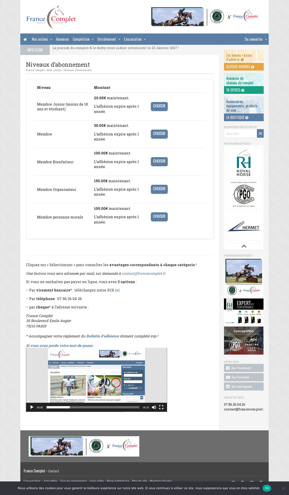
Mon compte (54, 70)
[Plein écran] (161, 407)
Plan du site (139, 481)
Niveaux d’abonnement (78, 70)
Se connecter (254, 39)
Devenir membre (238, 66)
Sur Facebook (241, 368)
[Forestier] (204, 9)
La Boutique (235, 117)
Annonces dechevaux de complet (240, 80)
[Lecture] (32, 407)
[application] (96, 380)
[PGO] (244, 341)
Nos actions (40, 39)
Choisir (159, 106)
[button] (97, 380)
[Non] (283, 488)
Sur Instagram (241, 386)
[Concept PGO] (243, 194)
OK (267, 488)
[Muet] (154, 407)
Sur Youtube (240, 377)
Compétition (81, 39)
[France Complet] (50, 17)
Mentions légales (161, 481)
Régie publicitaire (118, 481)
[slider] (93, 407)
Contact (53, 471)
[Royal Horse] (243, 162)
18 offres (233, 90)
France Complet (35, 70)
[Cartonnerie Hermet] (243, 226)
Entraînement (107, 39)
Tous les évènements (73, 481)
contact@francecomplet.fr (144, 273)
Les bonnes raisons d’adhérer (239, 57)
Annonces (62, 39)
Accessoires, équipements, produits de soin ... (241, 106)
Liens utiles (97, 481)
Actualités (50, 481)
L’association (133, 39)
